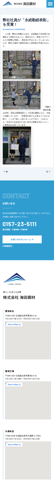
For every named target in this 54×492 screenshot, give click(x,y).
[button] (50, 4)
